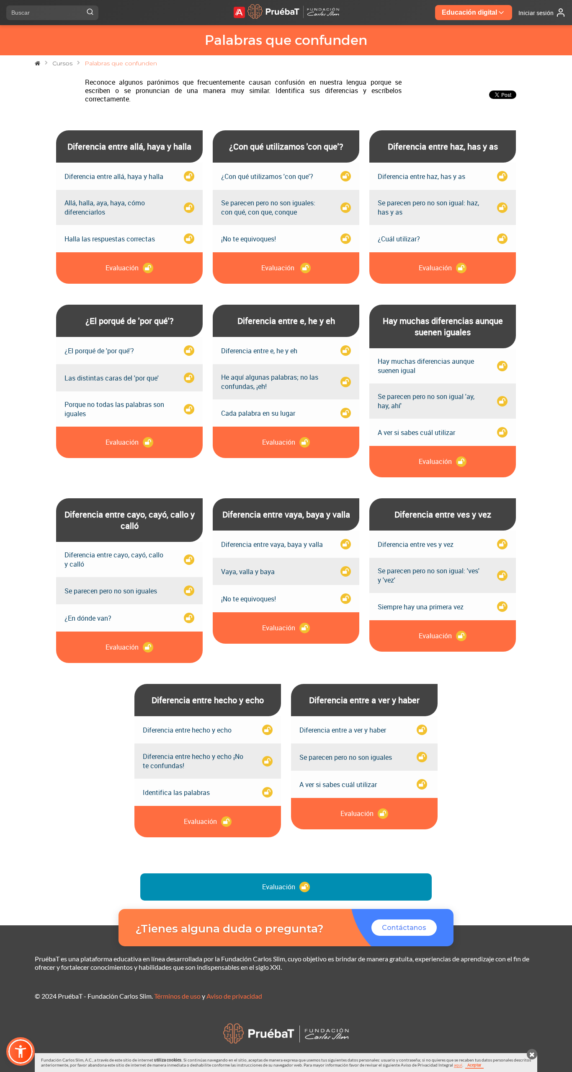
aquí (458, 1064)
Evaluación (278, 886)
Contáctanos (404, 928)
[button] (20, 1051)
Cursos (62, 63)
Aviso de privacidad (234, 996)
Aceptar (474, 1065)
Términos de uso (177, 996)
